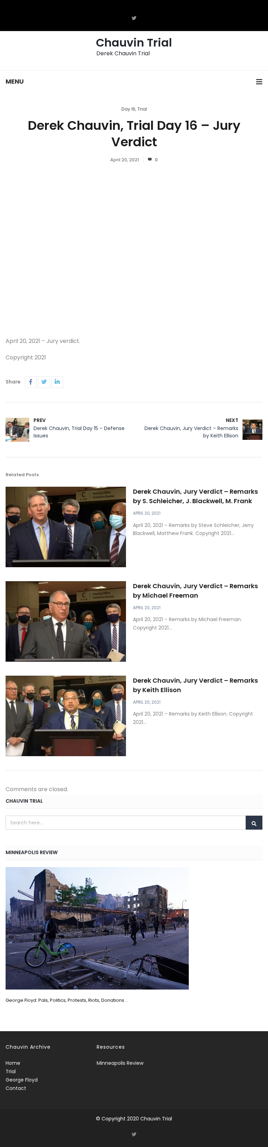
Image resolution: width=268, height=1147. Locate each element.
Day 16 (128, 109)
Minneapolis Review (120, 1063)
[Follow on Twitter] (134, 18)
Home (13, 1063)
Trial (142, 109)
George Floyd (22, 1079)
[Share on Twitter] (44, 382)
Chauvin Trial (134, 42)
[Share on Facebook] (30, 382)
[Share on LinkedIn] (57, 382)
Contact (16, 1088)
